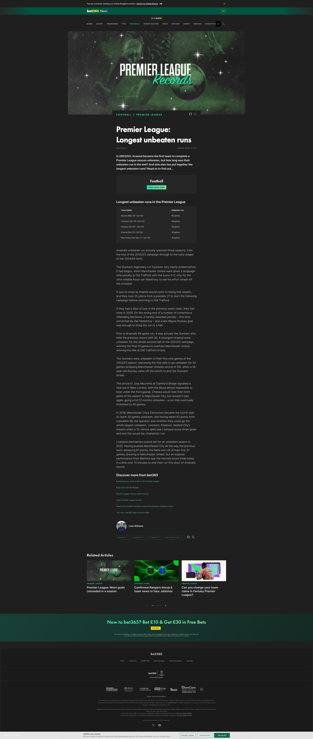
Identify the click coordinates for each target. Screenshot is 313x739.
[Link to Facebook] (190, 116)
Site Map (190, 661)
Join (223, 11)
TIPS (124, 24)
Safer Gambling (159, 661)
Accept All (222, 735)
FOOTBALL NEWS (142, 584)
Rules (122, 661)
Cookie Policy (165, 736)
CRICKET (176, 24)
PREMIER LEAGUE (149, 114)
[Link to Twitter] (195, 116)
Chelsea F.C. (155, 537)
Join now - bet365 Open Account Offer (132, 512)
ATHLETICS (210, 24)
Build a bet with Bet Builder (127, 487)
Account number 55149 (184, 715)
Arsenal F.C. (123, 537)
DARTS (187, 24)
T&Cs (182, 636)
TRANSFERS (112, 24)
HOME (90, 24)
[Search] (223, 24)
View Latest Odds (156, 187)
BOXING (197, 24)
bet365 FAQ (145, 661)
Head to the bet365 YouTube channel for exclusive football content (144, 506)
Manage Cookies (187, 735)
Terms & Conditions (175, 661)
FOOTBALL (135, 24)
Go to (153, 18)
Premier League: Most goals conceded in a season (106, 589)
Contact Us (132, 661)
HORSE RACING (151, 24)
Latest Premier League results (129, 500)
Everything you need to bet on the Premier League (137, 481)
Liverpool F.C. (138, 537)
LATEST (99, 24)
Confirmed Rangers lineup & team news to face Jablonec (153, 589)
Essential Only (205, 735)
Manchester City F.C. (174, 537)
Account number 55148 (184, 713)
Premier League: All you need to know (132, 494)
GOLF (165, 24)
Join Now (155, 628)
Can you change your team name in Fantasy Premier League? (200, 591)
